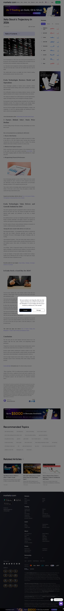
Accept (25, 310)
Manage (38, 310)
